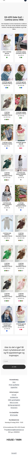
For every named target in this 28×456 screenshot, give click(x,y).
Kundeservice (14, 397)
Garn (14, 382)
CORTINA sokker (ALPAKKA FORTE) (21, 52)
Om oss (14, 395)
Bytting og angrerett (14, 405)
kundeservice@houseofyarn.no (15, 430)
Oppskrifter (14, 387)
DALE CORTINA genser (7, 52)
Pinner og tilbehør (14, 385)
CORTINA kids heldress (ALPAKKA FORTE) (7, 235)
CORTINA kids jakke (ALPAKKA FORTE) (7, 204)
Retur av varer (14, 402)
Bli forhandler (14, 415)
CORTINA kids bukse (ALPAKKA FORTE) (21, 174)
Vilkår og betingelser (14, 400)
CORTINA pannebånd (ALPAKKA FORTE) (21, 204)
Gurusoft (14, 453)
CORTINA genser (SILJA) (21, 143)
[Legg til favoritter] (11, 35)
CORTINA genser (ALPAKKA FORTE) (7, 82)
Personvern (14, 408)
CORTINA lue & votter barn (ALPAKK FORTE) (7, 325)
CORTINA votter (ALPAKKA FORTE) (7, 143)
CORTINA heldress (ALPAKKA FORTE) (7, 114)
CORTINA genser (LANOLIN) (21, 324)
